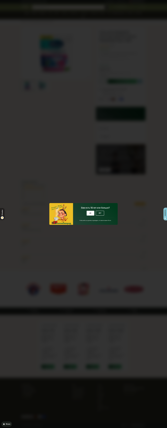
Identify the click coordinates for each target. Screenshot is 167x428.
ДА (90, 213)
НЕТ (100, 213)
